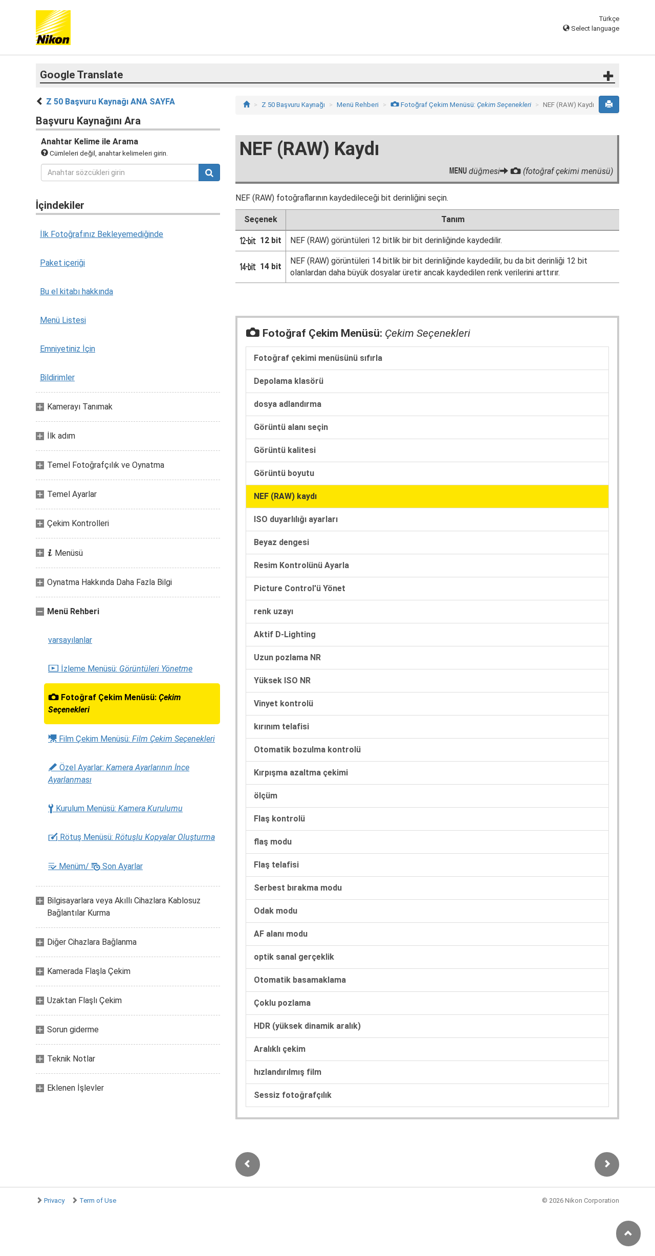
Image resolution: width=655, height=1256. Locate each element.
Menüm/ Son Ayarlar (95, 866)
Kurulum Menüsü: (115, 809)
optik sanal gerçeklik (294, 957)
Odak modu (275, 911)
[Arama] (209, 172)
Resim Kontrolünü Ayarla (301, 565)
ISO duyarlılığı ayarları (296, 519)
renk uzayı (273, 611)
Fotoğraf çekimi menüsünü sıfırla (318, 358)
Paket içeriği (62, 263)
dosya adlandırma (287, 404)
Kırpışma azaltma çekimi (301, 772)
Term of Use (97, 1200)
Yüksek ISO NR (282, 680)
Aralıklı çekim (279, 1049)
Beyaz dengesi (281, 542)
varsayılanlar (70, 640)
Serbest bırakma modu (298, 888)
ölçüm (265, 795)
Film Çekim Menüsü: (131, 738)
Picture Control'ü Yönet (299, 588)
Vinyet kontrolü (283, 703)
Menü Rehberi (358, 105)
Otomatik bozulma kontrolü (307, 749)
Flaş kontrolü (279, 819)
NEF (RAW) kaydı (285, 496)
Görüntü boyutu (284, 473)
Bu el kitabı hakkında (76, 291)
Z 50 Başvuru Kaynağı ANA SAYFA (110, 101)
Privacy (54, 1200)
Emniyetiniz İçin (67, 349)
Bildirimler (57, 377)
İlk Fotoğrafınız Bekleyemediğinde (101, 234)
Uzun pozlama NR (287, 657)
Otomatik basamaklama (300, 980)
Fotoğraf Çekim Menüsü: (114, 703)
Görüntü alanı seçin (291, 427)
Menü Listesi (63, 320)
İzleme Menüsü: (120, 669)
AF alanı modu (281, 934)
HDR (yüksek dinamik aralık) (307, 1026)
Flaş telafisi (276, 865)
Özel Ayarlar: (118, 774)
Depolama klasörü (288, 381)
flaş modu (273, 842)
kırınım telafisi (281, 726)
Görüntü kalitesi (285, 450)
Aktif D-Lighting (285, 634)
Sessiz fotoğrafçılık (293, 1095)
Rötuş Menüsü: (131, 837)
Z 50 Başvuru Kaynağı (293, 105)
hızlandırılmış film (287, 1072)
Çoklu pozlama (282, 1003)
